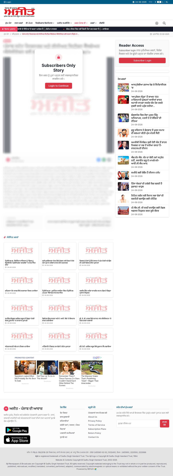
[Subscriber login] (157, 23)
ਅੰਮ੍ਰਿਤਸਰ (15, 34)
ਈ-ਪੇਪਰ (29, 23)
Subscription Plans (97, 429)
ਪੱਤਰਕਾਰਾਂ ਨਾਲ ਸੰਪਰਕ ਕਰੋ (97, 413)
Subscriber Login (142, 60)
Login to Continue (59, 86)
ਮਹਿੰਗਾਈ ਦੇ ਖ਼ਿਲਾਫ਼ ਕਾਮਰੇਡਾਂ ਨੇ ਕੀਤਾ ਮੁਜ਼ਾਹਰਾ (56, 346)
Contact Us (93, 437)
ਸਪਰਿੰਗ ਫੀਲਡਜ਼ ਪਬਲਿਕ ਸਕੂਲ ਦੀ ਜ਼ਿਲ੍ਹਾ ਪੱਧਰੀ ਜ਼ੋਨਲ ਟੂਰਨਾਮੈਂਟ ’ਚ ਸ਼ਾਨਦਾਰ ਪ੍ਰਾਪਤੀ (19, 320)
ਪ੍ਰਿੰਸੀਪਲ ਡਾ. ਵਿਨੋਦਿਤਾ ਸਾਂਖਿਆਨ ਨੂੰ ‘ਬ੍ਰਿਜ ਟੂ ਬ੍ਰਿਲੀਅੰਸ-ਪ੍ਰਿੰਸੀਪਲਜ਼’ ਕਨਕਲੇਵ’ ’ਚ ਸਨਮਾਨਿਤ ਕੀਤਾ (20, 263)
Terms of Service (96, 425)
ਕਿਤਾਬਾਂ (62, 429)
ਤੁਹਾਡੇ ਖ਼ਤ (63, 437)
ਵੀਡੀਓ (102, 23)
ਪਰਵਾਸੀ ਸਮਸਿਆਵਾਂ (67, 433)
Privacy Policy (95, 421)
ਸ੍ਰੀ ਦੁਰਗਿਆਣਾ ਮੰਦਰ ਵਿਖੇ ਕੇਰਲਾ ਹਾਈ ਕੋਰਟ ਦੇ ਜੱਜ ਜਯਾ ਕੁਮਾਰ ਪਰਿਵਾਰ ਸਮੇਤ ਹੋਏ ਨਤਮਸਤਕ (58, 262)
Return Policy (94, 433)
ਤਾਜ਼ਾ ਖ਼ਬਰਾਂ (19, 23)
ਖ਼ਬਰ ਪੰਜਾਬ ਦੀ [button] (80, 23)
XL (167, 2)
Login (8, 2)
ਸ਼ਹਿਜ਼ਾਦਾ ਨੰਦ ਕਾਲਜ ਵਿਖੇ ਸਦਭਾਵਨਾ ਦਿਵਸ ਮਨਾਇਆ (21, 291)
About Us (92, 417)
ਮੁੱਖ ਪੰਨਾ (8, 23)
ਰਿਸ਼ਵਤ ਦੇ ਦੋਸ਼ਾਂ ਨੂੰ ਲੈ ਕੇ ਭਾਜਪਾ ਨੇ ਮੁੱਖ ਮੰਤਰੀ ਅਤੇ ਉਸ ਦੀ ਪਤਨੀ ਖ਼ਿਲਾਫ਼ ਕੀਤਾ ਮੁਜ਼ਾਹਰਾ (95, 262)
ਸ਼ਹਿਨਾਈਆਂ (64, 421)
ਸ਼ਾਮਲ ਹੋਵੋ (164, 423)
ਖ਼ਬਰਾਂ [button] (92, 23)
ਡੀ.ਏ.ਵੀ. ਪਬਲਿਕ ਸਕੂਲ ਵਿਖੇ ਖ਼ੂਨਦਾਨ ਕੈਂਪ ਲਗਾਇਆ (95, 346)
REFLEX (91, 469)
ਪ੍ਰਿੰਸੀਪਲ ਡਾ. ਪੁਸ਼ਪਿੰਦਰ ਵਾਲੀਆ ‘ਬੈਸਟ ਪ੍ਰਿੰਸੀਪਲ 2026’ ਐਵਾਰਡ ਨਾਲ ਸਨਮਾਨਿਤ (57, 292)
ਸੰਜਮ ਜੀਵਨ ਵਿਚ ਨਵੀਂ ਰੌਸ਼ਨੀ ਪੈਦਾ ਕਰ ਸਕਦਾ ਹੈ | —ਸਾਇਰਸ (63, 29)
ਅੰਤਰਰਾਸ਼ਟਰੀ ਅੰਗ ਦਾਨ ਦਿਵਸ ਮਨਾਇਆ (17, 346)
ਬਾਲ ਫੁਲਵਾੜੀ (65, 417)
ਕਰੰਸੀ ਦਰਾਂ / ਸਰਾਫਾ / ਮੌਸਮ (70, 425)
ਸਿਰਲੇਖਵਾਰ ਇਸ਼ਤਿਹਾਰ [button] (43, 23)
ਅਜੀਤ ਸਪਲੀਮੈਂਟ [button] (63, 23)
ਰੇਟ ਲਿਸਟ (63, 413)
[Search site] (164, 23)
